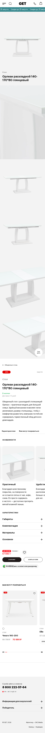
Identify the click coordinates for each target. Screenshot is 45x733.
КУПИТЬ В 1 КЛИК (33, 559)
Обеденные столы (11, 365)
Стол (4, 632)
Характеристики (8, 431)
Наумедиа (39, 727)
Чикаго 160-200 (10, 636)
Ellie (41, 632)
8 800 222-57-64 (34, 3)
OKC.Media (39, 722)
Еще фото (38, 352)
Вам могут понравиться (29, 431)
